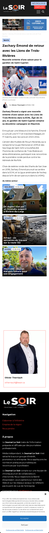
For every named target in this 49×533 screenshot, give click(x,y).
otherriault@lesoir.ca (15, 382)
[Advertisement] (24, 302)
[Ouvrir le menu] (38, 12)
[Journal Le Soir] (14, 8)
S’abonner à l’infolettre (13, 420)
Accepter (24, 518)
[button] (45, 494)
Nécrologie (39, 3)
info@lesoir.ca (25, 491)
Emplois (39, 7)
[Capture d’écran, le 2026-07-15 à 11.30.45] (24, 24)
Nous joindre (8, 428)
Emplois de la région (12, 424)
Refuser (24, 525)
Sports (4, 34)
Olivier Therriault (18, 105)
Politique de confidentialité (15, 530)
